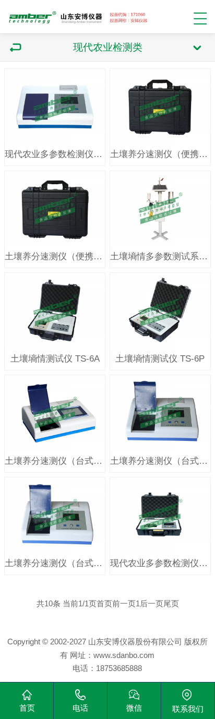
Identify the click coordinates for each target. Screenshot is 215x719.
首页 (104, 603)
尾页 (171, 603)
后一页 (151, 603)
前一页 (124, 603)
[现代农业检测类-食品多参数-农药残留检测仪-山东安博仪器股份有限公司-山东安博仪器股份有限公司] (78, 14)
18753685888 (119, 668)
